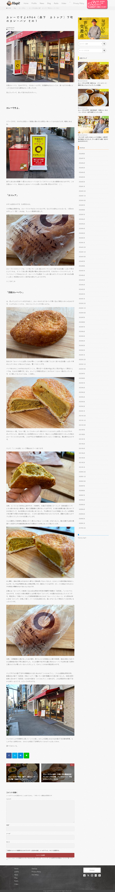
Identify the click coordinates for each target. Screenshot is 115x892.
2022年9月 (82, 373)
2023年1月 (82, 355)
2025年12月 (82, 191)
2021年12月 (82, 415)
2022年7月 (82, 383)
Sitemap (34, 868)
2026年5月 (82, 167)
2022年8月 (82, 378)
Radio (56, 3)
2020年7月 (82, 495)
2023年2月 (82, 350)
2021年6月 (82, 443)
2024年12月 (82, 247)
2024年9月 (82, 261)
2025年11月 (82, 195)
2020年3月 (82, 514)
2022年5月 (82, 392)
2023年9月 (82, 317)
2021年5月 (82, 448)
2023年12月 (82, 303)
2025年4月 (82, 228)
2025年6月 (82, 219)
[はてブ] (20, 755)
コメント (8, 799)
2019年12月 (82, 528)
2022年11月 (82, 364)
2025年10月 (82, 200)
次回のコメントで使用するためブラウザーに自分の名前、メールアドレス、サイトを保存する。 (33, 850)
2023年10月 (82, 312)
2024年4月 (82, 284)
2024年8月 (82, 266)
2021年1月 (82, 467)
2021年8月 (82, 434)
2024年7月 (82, 270)
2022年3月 (82, 401)
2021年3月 (82, 457)
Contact (92, 870)
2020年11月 (82, 476)
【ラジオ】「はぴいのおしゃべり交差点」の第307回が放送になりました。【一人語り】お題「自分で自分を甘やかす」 (93, 139)
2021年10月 (82, 425)
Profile (34, 3)
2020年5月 (82, 504)
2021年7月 (82, 439)
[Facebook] (9, 755)
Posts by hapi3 (82, 537)
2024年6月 (82, 275)
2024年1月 (82, 298)
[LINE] (26, 755)
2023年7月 (82, 326)
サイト (8, 842)
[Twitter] (15, 755)
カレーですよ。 (22, 8)
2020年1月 (82, 523)
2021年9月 (82, 429)
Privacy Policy (78, 3)
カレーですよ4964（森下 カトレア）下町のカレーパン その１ (44, 8)
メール (8, 833)
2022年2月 (82, 406)
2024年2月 (82, 294)
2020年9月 (82, 486)
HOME (9, 8)
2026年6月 (82, 163)
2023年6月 (82, 331)
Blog (49, 3)
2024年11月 (82, 252)
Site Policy (35, 874)
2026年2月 (82, 181)
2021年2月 (82, 462)
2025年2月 (82, 238)
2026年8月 (82, 153)
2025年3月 (82, 233)
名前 (8, 825)
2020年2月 (82, 518)
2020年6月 (82, 500)
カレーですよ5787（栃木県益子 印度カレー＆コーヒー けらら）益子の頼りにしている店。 (93, 111)
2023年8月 (82, 322)
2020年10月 (82, 481)
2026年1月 (82, 186)
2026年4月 (82, 172)
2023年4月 (82, 340)
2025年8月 (82, 209)
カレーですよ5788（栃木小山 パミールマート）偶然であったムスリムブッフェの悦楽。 (93, 84)
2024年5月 (82, 280)
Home (26, 3)
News (42, 3)
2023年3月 (82, 345)
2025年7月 (82, 214)
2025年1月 (82, 242)
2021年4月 (82, 453)
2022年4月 (82, 397)
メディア (106, 117)
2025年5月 (82, 224)
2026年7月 (82, 158)
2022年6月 (82, 387)
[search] (104, 43)
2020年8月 (82, 490)
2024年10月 (82, 256)
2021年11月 (82, 420)
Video (64, 3)
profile (16, 871)
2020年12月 (82, 471)
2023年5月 (82, 336)
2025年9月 (82, 205)
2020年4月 (82, 509)
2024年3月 (82, 289)
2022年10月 (82, 369)
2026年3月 (82, 177)
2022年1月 (82, 411)
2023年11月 (82, 308)
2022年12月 (82, 359)
